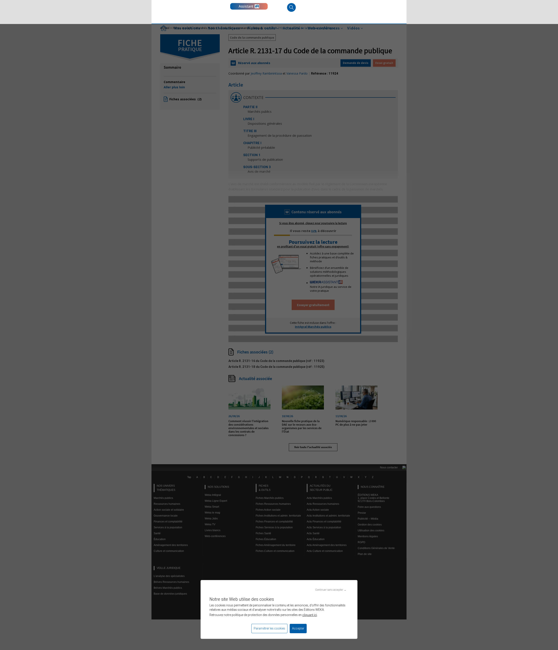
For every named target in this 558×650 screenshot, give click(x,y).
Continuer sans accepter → (330, 589)
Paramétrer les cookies (269, 628)
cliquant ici (309, 615)
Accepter (298, 628)
